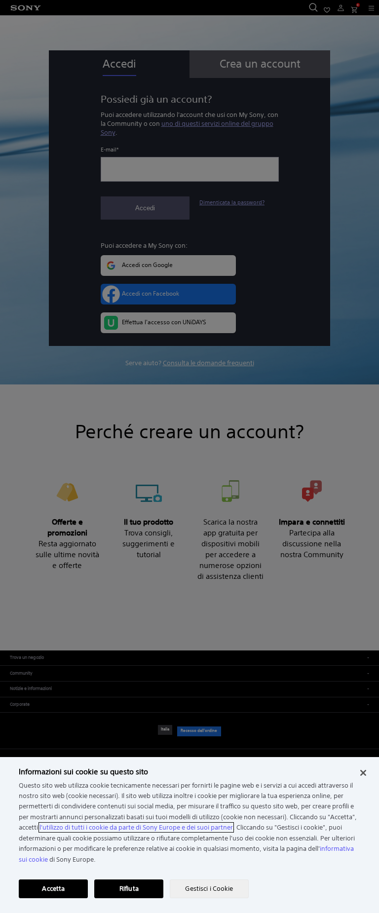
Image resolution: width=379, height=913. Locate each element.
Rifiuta (129, 888)
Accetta (53, 888)
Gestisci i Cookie (209, 888)
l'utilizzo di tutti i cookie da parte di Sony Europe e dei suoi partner (136, 827)
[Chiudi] (363, 773)
